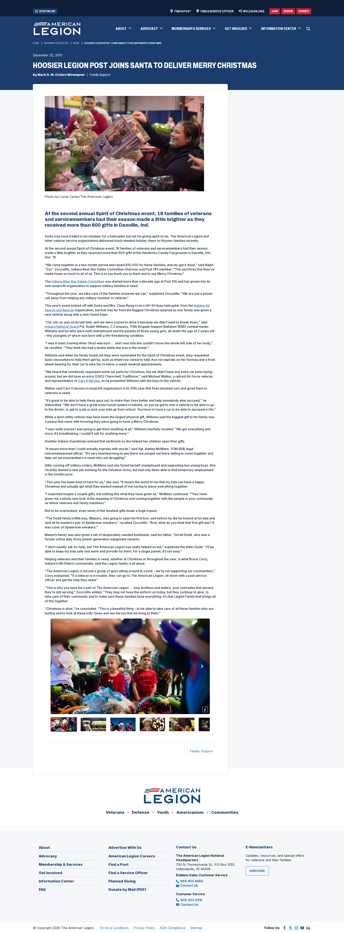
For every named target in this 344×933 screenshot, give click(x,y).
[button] (123, 29)
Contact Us (189, 885)
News (76, 43)
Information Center (56, 43)
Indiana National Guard (62, 327)
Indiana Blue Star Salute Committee (78, 281)
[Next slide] (202, 666)
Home (36, 43)
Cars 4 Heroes (89, 381)
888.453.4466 (191, 881)
